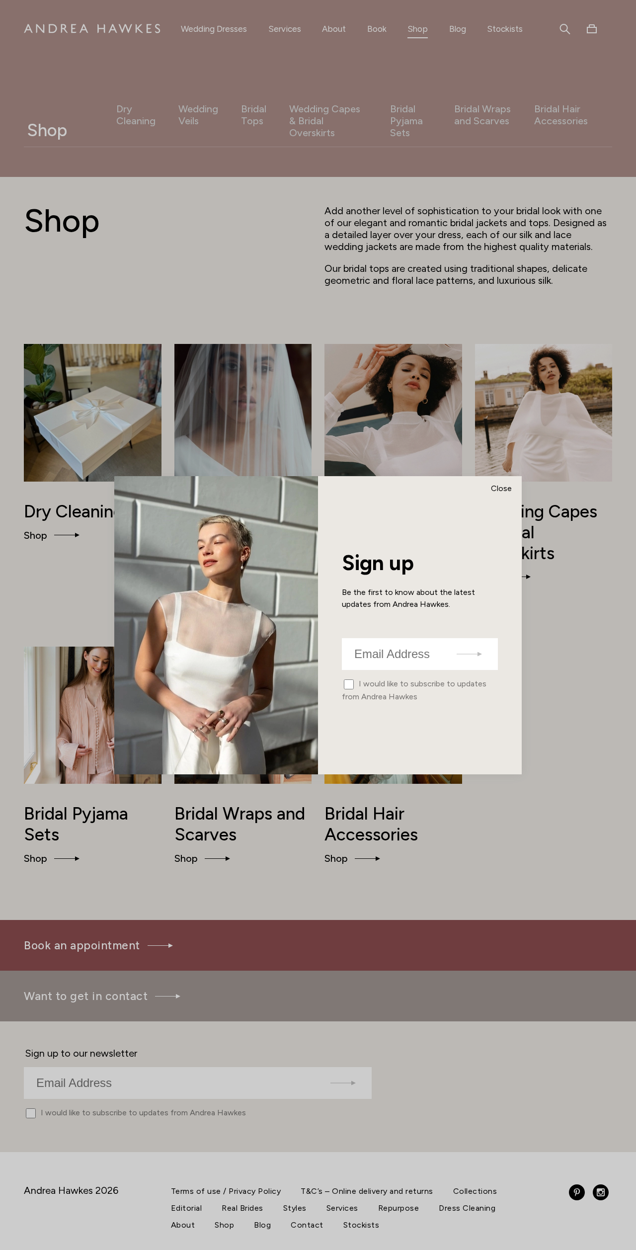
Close (501, 488)
